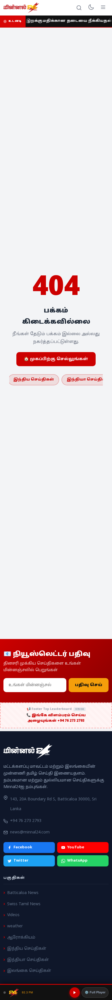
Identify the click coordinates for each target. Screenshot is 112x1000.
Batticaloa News (22, 893)
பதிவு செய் (88, 685)
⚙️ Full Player (95, 992)
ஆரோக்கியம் (21, 937)
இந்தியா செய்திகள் (28, 959)
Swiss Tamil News (23, 903)
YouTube (75, 847)
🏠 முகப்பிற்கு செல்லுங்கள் (56, 359)
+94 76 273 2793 (25, 820)
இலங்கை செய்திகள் (29, 970)
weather (15, 926)
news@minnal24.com (30, 832)
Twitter (20, 860)
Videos (13, 915)
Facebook (22, 847)
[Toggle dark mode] (91, 7)
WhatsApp (77, 860)
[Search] (79, 7)
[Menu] (103, 7)
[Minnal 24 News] (21, 7)
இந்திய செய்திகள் (33, 379)
